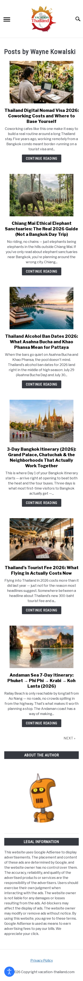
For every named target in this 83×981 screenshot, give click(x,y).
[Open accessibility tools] (9, 972)
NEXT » (69, 738)
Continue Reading (41, 158)
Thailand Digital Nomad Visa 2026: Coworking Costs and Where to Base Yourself (41, 116)
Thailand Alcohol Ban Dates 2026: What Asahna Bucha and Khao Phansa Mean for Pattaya (41, 342)
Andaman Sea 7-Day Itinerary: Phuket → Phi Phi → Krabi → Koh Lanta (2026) (41, 681)
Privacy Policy (41, 960)
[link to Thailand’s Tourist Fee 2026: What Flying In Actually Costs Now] (41, 539)
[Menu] (7, 20)
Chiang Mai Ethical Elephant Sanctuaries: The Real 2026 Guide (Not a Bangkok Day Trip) (41, 229)
